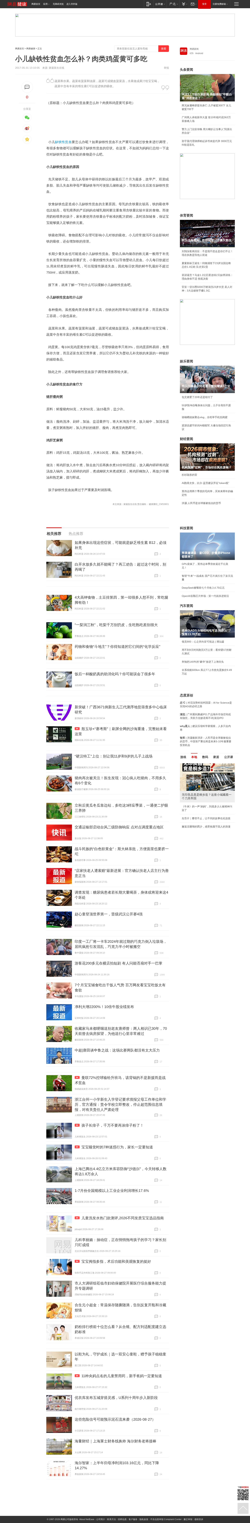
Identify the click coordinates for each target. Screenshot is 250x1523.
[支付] (184, 4)
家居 (216, 757)
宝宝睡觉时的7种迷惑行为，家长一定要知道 (117, 1147)
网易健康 (30, 48)
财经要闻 (186, 439)
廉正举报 (188, 1519)
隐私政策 (143, 1519)
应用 (45, 4)
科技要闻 (186, 528)
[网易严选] (173, 4)
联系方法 (111, 1519)
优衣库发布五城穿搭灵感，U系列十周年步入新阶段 (116, 1398)
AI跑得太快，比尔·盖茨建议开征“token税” (205, 483)
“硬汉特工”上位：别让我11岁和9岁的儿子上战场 (113, 756)
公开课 (228, 757)
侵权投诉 (198, 1519)
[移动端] (149, 4)
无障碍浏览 (58, 4)
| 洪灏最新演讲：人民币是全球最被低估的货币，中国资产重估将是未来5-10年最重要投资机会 (205, 741)
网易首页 (35, 4)
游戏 (183, 757)
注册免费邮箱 (219, 4)
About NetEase (86, 1519)
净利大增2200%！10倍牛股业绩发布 (104, 1007)
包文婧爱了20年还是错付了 (197, 397)
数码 (205, 757)
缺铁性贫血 (63, 142)
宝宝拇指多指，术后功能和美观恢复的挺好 (116, 1261)
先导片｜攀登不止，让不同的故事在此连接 (206, 818)
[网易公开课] (160, 4)
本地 (194, 757)
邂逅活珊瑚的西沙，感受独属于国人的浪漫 (206, 826)
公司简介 (100, 1519)
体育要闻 (186, 215)
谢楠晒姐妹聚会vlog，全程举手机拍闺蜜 (204, 417)
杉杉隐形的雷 (189, 474)
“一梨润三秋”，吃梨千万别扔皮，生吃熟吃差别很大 (116, 625)
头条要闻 (186, 69)
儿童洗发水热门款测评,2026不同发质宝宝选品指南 (122, 1218)
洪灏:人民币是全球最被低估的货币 (201, 503)
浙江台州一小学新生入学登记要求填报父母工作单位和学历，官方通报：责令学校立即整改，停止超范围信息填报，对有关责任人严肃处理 (120, 1104)
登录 (204, 4)
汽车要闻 (186, 606)
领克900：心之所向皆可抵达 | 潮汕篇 (203, 641)
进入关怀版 (71, 4)
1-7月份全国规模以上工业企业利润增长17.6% (112, 1191)
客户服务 (133, 1519)
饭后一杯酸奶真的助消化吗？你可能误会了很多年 (115, 674)
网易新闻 (194, 49)
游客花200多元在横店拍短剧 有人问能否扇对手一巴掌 (118, 963)
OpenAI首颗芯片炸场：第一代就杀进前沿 (205, 595)
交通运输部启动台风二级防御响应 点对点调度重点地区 (119, 827)
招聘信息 (122, 1519)
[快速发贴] (27, 87)
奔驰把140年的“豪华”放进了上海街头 (203, 661)
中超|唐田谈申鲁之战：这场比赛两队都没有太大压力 (117, 1050)
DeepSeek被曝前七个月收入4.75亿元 (203, 587)
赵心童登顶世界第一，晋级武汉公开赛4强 (109, 914)
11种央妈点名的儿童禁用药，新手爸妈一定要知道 (121, 1376)
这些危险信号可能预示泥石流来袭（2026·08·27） (115, 1419)
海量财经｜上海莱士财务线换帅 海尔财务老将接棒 (115, 1441)
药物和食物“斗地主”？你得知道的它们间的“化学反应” (117, 647)
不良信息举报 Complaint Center (166, 1519)
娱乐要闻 (186, 361)
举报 (166, 68)
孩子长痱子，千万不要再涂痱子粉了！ (112, 1125)
